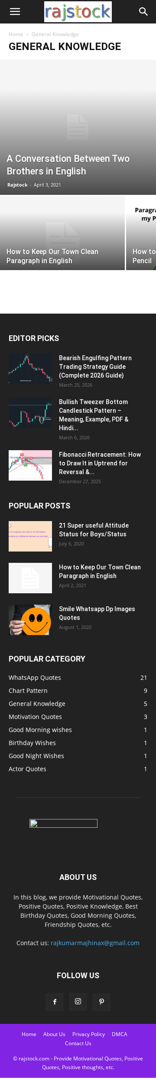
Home (16, 34)
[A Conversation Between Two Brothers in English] (78, 127)
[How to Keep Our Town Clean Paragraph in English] (62, 243)
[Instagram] (78, 1001)
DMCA (119, 1034)
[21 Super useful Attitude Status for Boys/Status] (30, 536)
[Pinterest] (101, 1002)
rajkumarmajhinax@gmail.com (95, 943)
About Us (54, 1034)
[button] (15, 11)
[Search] (144, 11)
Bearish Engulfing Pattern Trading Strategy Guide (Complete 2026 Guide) (95, 366)
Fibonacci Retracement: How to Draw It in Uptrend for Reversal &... (100, 463)
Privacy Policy (88, 1034)
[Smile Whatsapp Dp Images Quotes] (30, 620)
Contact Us (78, 1043)
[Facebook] (54, 1002)
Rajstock (17, 184)
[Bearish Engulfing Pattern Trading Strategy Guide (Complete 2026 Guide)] (30, 369)
